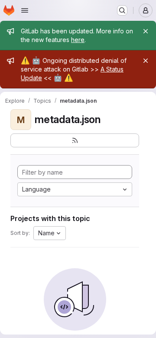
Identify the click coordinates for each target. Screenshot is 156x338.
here (77, 39)
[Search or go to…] (122, 10)
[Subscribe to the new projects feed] (74, 140)
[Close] (145, 31)
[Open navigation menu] (25, 10)
